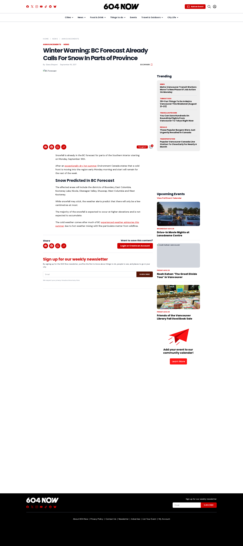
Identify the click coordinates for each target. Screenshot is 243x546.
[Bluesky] (55, 6)
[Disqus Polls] (98, 323)
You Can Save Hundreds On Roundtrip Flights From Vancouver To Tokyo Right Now (177, 118)
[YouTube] (41, 6)
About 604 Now (80, 519)
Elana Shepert (52, 64)
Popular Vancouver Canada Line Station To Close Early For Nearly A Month (178, 144)
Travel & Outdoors (151, 17)
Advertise (135, 519)
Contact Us (111, 519)
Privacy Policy (96, 519)
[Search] (209, 7)
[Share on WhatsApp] (57, 147)
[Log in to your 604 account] (215, 7)
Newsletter (124, 519)
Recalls (163, 127)
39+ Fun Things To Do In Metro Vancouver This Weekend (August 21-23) (178, 104)
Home (46, 39)
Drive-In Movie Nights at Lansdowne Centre (173, 234)
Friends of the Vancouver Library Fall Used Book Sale (174, 317)
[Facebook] (27, 6)
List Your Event (149, 519)
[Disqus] (98, 386)
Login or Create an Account (135, 245)
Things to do (116, 17)
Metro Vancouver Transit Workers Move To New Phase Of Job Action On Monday (178, 90)
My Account (164, 519)
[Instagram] (36, 6)
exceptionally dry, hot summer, (81, 165)
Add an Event (197, 6)
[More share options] (63, 147)
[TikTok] (46, 6)
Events (133, 17)
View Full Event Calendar (169, 198)
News (80, 17)
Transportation (167, 139)
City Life (171, 17)
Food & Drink (96, 17)
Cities (68, 17)
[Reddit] (50, 6)
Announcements (70, 39)
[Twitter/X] (32, 6)
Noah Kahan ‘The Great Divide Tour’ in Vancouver (177, 275)
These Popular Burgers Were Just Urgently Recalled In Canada (177, 131)
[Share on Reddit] (51, 147)
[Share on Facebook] (45, 147)
